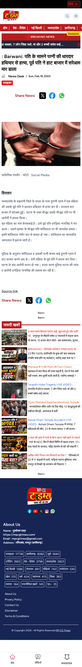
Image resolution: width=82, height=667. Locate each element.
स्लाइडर (7, 82)
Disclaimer (11, 610)
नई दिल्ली (36, 28)
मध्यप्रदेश (53, 28)
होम (5, 28)
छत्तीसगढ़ (70, 28)
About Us (10, 594)
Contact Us (12, 605)
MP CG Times (63, 630)
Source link (10, 291)
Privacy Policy (13, 599)
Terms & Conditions (17, 616)
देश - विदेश (19, 28)
